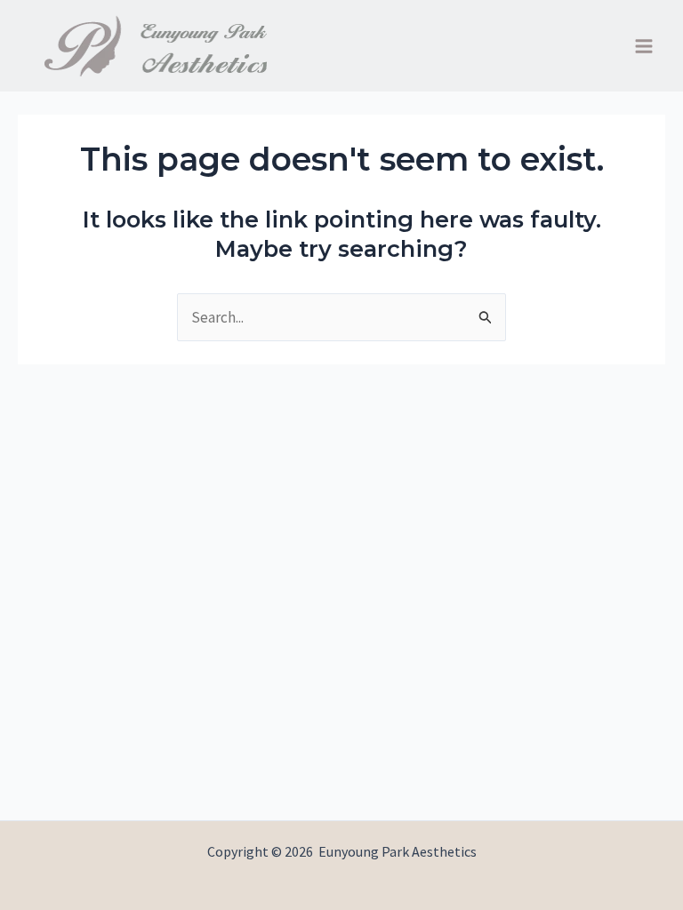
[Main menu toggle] (644, 46)
